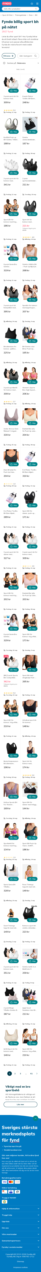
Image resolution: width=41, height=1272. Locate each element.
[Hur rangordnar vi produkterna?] (4, 63)
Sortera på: (11, 63)
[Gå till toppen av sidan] (35, 1118)
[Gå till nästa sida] (37, 1073)
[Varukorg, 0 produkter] (32, 3)
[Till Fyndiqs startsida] (7, 3)
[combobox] (20, 9)
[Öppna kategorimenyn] (37, 3)
